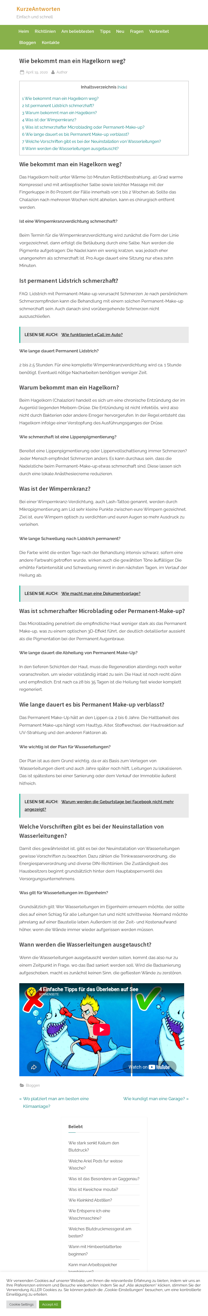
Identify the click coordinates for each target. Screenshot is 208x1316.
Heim (24, 31)
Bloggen (27, 42)
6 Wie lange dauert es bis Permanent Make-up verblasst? (75, 134)
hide (122, 87)
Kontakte (51, 42)
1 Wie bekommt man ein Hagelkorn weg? (60, 98)
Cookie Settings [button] (21, 1304)
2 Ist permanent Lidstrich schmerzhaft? (58, 105)
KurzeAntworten (38, 8)
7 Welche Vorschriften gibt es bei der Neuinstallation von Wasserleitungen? (91, 141)
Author (62, 72)
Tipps (105, 31)
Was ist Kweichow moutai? (93, 1189)
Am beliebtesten (77, 31)
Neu (120, 31)
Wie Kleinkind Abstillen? (90, 1200)
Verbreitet (159, 31)
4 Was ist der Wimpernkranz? (49, 119)
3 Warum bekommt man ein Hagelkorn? (59, 112)
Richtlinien (45, 31)
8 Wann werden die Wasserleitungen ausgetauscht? (70, 148)
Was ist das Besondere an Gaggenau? (104, 1178)
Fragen (137, 31)
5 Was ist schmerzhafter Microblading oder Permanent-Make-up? (83, 127)
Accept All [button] (50, 1304)
